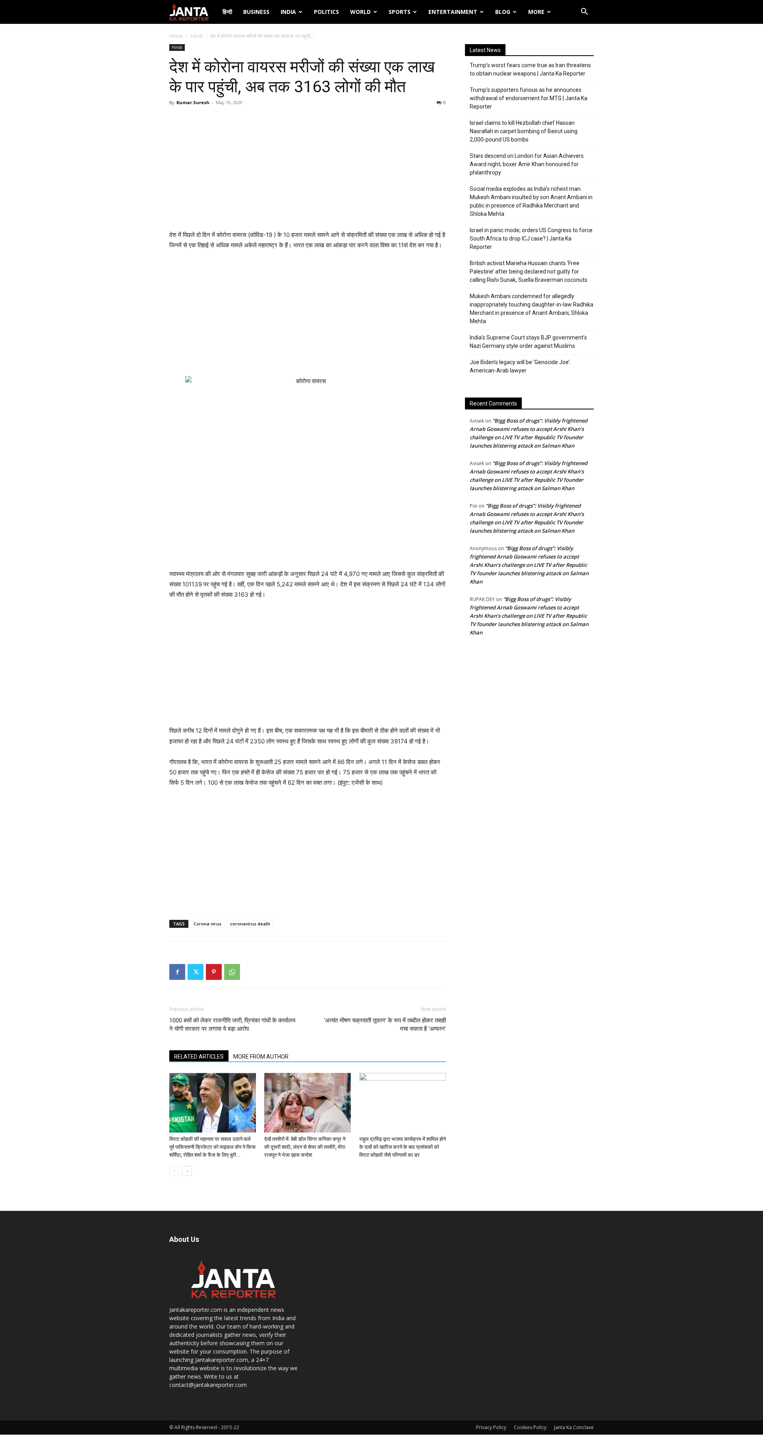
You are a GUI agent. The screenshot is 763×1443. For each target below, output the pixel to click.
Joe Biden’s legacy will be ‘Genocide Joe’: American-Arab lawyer (520, 366)
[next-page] (187, 1171)
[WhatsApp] (232, 972)
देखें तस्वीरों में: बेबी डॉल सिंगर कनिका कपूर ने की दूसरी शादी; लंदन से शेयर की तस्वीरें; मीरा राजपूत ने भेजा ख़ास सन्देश (304, 1147)
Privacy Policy (491, 1427)
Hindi (197, 36)
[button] (584, 12)
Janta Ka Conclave (574, 1427)
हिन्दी (227, 12)
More (536, 12)
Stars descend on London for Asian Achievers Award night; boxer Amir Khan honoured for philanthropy (527, 164)
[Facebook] (177, 972)
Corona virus (207, 924)
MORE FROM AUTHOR (261, 1056)
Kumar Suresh (192, 102)
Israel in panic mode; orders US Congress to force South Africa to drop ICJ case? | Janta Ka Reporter (531, 238)
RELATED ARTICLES (199, 1056)
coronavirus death (250, 924)
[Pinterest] (214, 972)
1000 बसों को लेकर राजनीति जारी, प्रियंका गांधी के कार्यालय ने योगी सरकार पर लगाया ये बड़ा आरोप (232, 1024)
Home (176, 36)
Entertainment (452, 12)
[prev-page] (174, 1171)
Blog (502, 12)
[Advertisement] (307, 170)
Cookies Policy (530, 1427)
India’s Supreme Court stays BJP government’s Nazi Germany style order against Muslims (528, 341)
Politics (326, 12)
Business (256, 12)
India (288, 12)
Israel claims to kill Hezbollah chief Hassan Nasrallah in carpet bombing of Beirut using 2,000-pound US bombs (523, 131)
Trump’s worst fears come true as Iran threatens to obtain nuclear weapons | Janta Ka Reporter (530, 69)
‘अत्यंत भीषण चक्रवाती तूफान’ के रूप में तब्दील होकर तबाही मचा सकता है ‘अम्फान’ (385, 1024)
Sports (400, 12)
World (360, 12)
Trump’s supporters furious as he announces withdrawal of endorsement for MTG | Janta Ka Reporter (528, 98)
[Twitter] (195, 972)
